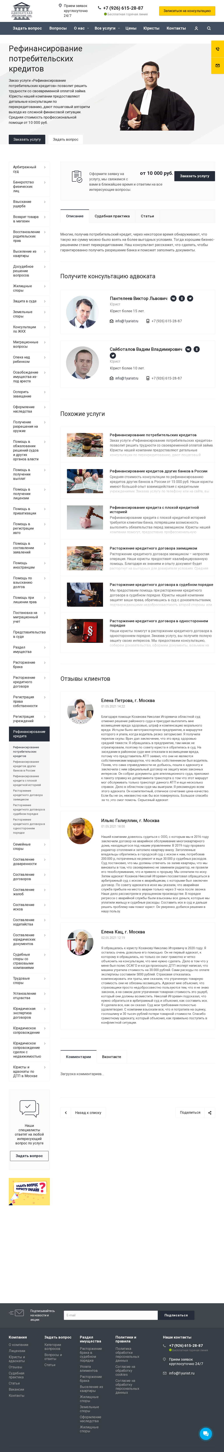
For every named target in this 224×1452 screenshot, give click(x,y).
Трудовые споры (21, 980)
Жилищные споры (22, 288)
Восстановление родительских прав (26, 236)
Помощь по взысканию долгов (22, 582)
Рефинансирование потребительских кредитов (153, 435)
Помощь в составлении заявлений (23, 547)
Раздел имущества (22, 649)
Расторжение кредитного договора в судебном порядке (161, 584)
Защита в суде (25, 301)
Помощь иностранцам (24, 565)
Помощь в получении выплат (21, 474)
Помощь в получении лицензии (21, 493)
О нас (80, 28)
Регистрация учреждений (23, 718)
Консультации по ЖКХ (24, 329)
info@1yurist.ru (126, 321)
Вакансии (16, 1389)
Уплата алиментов (89, 1369)
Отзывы (15, 1367)
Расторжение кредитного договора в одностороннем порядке (159, 623)
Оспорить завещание (22, 394)
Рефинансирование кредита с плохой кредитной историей (27, 781)
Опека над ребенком (21, 359)
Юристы (151, 28)
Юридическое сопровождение (26, 1030)
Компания (18, 1337)
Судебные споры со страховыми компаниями (23, 961)
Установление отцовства (24, 995)
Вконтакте (111, 1057)
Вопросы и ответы (53, 1357)
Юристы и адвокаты (17, 1359)
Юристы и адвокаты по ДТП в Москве (25, 1071)
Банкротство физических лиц (23, 186)
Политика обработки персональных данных (127, 1355)
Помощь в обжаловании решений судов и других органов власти (26, 450)
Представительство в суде (29, 634)
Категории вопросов (52, 1347)
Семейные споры (22, 846)
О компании (18, 1345)
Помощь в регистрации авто (23, 528)
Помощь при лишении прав (25, 600)
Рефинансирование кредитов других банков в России (158, 471)
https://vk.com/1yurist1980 (173, 298)
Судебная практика (112, 216)
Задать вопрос (27, 28)
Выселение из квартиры (24, 253)
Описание (75, 216)
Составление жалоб (23, 892)
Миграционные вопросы (25, 344)
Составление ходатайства (23, 922)
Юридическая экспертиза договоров (24, 1013)
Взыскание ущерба (22, 204)
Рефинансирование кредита (29, 734)
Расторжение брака (24, 664)
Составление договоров (23, 876)
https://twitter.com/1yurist (190, 298)
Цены (131, 28)
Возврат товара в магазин (25, 219)
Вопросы (58, 28)
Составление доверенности (25, 861)
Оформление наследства (24, 409)
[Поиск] (209, 28)
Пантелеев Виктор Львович (138, 298)
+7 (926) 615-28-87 (123, 8)
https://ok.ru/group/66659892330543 (182, 298)
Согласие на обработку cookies (125, 1371)
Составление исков (23, 907)
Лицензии (17, 1351)
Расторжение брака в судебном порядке (91, 1355)
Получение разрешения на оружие (25, 426)
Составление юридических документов (24, 939)
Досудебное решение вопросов (23, 270)
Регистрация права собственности (25, 701)
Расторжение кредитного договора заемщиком (153, 548)
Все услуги (106, 28)
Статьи (147, 216)
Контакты (176, 28)
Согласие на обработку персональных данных (127, 1387)
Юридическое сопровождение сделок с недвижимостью (27, 1049)
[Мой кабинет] (196, 28)
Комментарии (78, 1057)
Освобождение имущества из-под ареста (25, 376)
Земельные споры (22, 314)
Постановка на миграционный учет (25, 617)
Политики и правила (126, 1339)
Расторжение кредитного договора (24, 681)
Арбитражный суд (24, 169)
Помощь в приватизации (24, 511)
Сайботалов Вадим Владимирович (146, 349)
